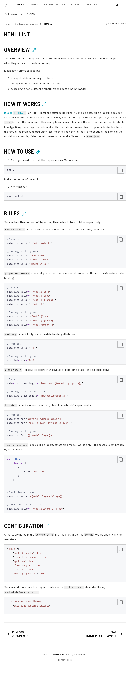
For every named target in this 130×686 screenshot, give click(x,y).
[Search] (116, 4)
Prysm (35, 4)
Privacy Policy (65, 659)
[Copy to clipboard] (120, 170)
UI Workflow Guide (54, 4)
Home (7, 24)
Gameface (21, 4)
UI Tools (75, 4)
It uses (14, 112)
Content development (26, 24)
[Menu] (124, 4)
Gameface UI (91, 4)
